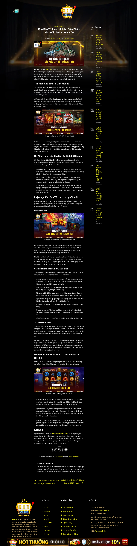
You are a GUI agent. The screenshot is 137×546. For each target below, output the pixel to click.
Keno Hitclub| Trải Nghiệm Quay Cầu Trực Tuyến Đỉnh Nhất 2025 (99, 173)
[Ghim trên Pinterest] (62, 449)
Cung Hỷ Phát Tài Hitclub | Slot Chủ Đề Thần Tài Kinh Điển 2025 (99, 77)
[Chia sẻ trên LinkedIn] (66, 449)
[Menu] (15, 11)
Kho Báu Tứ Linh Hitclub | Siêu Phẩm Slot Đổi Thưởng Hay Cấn (99, 152)
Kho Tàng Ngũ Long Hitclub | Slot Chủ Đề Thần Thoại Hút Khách (99, 95)
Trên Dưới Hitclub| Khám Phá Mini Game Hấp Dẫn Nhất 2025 (99, 40)
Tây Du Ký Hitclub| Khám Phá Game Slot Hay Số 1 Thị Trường (99, 133)
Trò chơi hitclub (59, 26)
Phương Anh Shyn (68, 38)
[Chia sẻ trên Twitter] (55, 449)
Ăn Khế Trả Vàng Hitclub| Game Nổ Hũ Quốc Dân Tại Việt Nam (99, 114)
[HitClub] (68, 11)
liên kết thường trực (74, 456)
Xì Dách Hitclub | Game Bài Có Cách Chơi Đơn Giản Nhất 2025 (99, 214)
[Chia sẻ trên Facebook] (52, 449)
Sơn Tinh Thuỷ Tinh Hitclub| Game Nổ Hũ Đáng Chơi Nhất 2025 (99, 58)
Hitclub (48, 69)
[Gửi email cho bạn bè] (59, 449)
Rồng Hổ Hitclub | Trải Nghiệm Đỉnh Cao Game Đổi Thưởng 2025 (99, 194)
